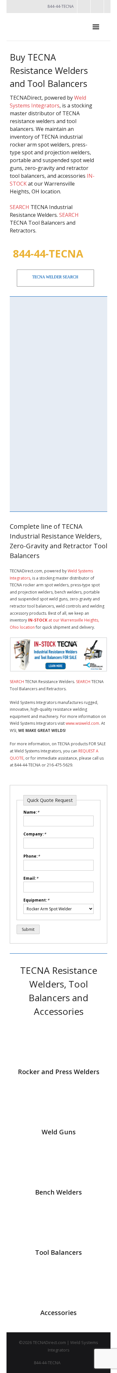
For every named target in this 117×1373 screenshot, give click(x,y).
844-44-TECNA (48, 253)
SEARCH (19, 207)
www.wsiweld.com (82, 723)
